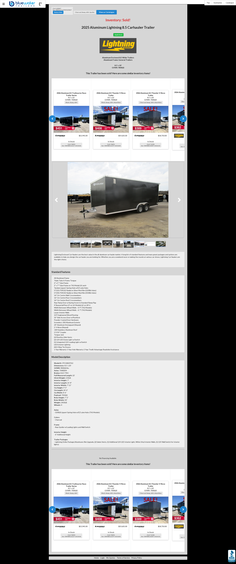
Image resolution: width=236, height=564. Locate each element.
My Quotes (110, 558)
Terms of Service (123, 558)
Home (96, 558)
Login (102, 558)
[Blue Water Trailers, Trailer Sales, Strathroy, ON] (231, 556)
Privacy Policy (136, 558)
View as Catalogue (106, 12)
